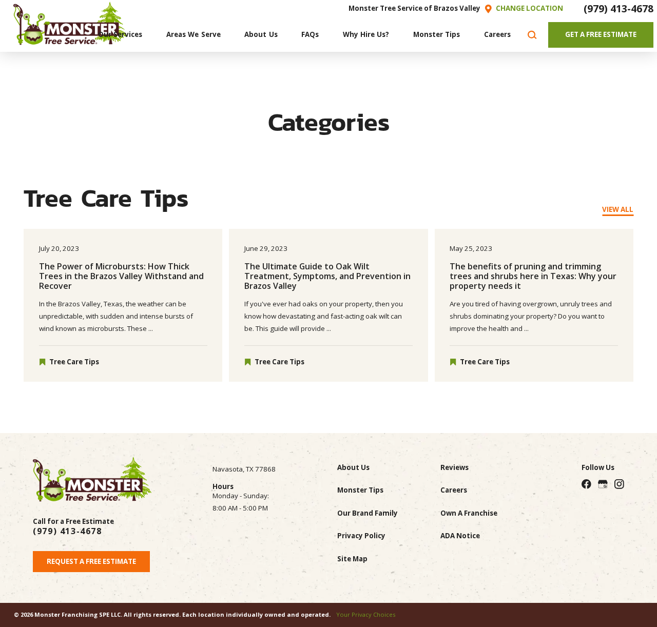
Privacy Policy (361, 535)
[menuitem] (120, 35)
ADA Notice (460, 535)
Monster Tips (360, 490)
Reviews (454, 467)
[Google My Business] (602, 484)
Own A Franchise (468, 513)
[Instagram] (619, 484)
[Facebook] (586, 484)
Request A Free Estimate (91, 561)
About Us (353, 467)
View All (617, 209)
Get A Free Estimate (600, 34)
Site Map (352, 558)
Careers (453, 490)
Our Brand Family (367, 513)
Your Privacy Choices (365, 614)
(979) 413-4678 (618, 8)
